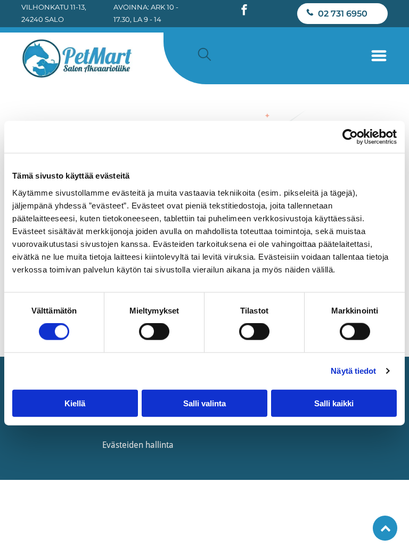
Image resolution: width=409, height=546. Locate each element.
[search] (204, 55)
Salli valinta (204, 402)
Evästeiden (122, 445)
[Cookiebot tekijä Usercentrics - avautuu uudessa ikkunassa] (350, 137)
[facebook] (243, 11)
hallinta (159, 445)
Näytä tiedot (353, 370)
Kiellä (74, 402)
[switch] (154, 331)
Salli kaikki (334, 402)
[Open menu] (379, 56)
